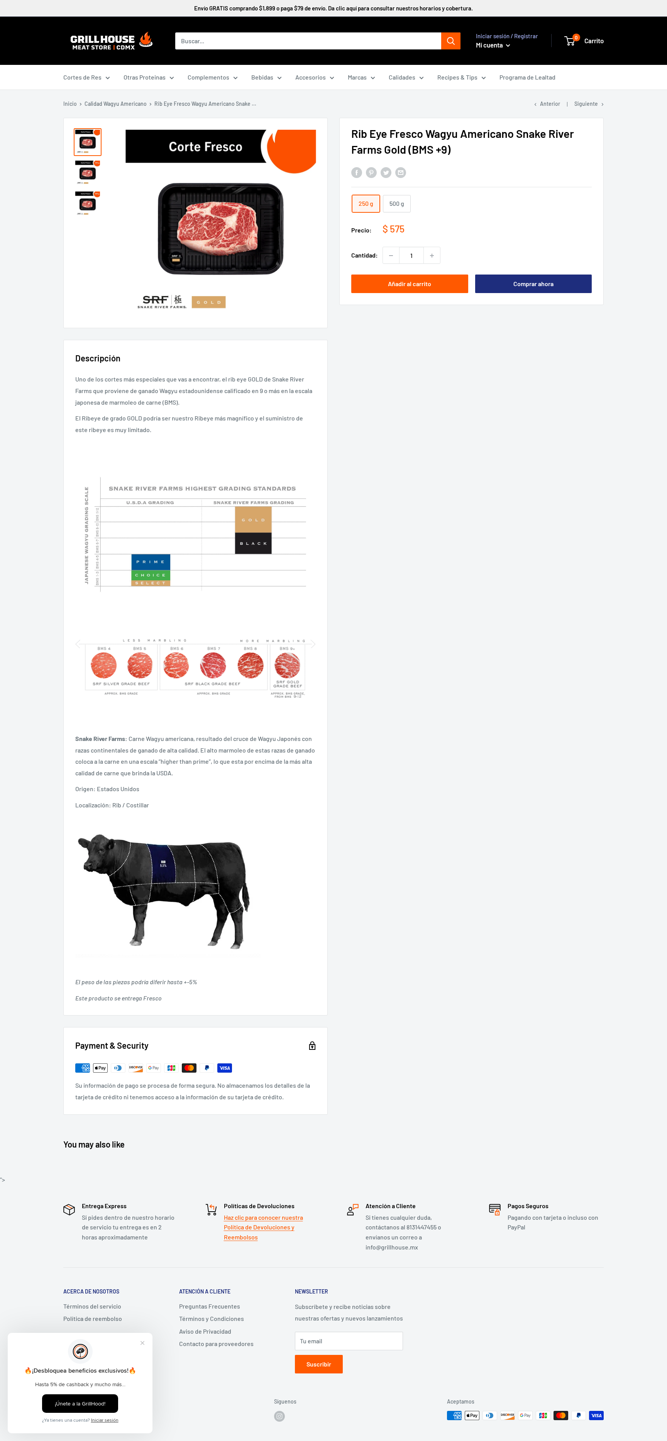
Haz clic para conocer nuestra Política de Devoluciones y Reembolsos (263, 1227)
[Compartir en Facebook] (356, 172)
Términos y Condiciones (211, 1318)
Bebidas (262, 77)
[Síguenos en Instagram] (279, 1416)
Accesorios (310, 77)
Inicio (70, 103)
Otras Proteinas (145, 77)
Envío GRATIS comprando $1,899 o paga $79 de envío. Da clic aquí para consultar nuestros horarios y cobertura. (333, 8)
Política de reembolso (92, 1318)
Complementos (208, 77)
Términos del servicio (92, 1306)
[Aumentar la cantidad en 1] (432, 256)
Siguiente (586, 103)
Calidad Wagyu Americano (116, 103)
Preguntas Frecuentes (209, 1306)
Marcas (357, 77)
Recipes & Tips (457, 77)
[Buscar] (450, 40)
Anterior (550, 103)
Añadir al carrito (409, 284)
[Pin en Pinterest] (371, 172)
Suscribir (318, 1364)
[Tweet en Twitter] (386, 172)
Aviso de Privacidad (205, 1331)
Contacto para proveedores (216, 1343)
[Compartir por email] (400, 172)
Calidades (402, 77)
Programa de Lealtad (527, 77)
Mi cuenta (490, 45)
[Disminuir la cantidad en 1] (391, 256)
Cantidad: (364, 255)
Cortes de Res (82, 77)
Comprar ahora (533, 284)
